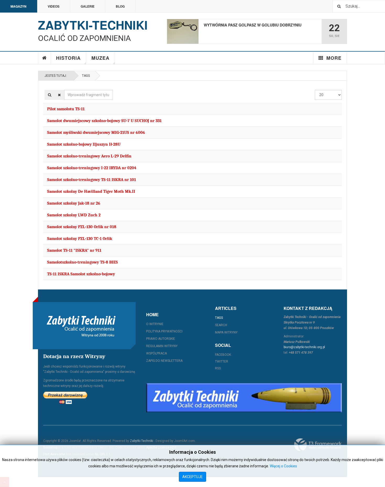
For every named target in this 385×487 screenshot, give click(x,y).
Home (44, 58)
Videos (53, 6)
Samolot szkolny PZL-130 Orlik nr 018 (81, 227)
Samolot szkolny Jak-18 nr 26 (73, 203)
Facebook (223, 355)
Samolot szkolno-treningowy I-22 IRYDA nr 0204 (91, 168)
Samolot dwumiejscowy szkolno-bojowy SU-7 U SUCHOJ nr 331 (104, 120)
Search (221, 325)
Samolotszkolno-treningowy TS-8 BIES (82, 262)
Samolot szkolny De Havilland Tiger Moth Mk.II (91, 191)
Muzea (100, 57)
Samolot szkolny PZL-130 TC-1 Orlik (79, 238)
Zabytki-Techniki (141, 441)
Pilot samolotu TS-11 (66, 109)
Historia (68, 57)
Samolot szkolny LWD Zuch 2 (74, 215)
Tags (86, 76)
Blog (120, 6)
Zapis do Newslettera (164, 361)
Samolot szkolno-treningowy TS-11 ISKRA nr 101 (91, 179)
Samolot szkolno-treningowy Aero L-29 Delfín (89, 156)
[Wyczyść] (59, 95)
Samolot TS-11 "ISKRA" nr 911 (74, 250)
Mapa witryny (226, 332)
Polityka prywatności (164, 331)
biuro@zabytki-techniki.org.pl (304, 347)
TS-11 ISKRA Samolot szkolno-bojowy (81, 274)
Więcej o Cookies (283, 466)
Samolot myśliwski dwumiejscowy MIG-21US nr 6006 (96, 132)
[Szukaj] (50, 95)
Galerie (88, 6)
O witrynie (154, 324)
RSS (218, 368)
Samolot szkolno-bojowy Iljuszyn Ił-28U (83, 144)
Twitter (221, 361)
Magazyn (18, 6)
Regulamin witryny (162, 346)
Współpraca (156, 353)
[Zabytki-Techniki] (81, 325)
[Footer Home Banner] (244, 397)
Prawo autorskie (160, 339)
